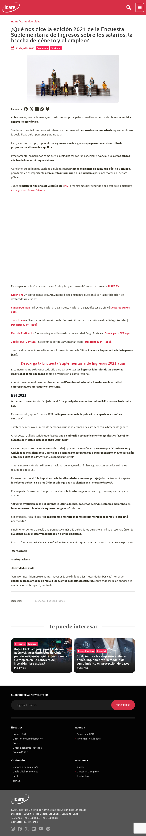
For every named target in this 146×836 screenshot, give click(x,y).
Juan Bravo (18, 320)
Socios (16, 743)
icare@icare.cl (31, 821)
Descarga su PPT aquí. (24, 324)
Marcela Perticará (21, 333)
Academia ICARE (86, 734)
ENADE (16, 780)
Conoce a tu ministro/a (25, 767)
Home (14, 21)
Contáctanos (84, 776)
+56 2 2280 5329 (32, 817)
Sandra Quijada (20, 307)
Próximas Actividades (89, 738)
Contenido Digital (30, 21)
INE (66, 185)
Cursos (80, 767)
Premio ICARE (20, 752)
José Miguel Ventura (23, 341)
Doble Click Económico (25, 771)
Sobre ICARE (20, 734)
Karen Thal (17, 294)
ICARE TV (113, 286)
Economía (42, 48)
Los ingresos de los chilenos (28, 190)
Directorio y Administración (28, 738)
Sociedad (56, 48)
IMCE (16, 776)
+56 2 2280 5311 (50, 817)
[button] (139, 7)
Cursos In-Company (88, 771)
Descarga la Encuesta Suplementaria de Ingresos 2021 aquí (73, 363)
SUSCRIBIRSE (123, 704)
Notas (61, 600)
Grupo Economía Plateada (27, 747)
